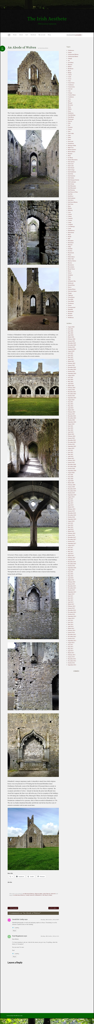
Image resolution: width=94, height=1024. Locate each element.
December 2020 (72, 464)
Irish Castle (71, 165)
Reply (14, 930)
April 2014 (70, 626)
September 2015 (72, 592)
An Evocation (53, 908)
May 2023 (70, 406)
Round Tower (71, 269)
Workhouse (71, 317)
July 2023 (70, 402)
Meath (69, 236)
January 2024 (71, 389)
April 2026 (70, 335)
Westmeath (70, 311)
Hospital (70, 153)
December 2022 (72, 416)
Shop (49, 35)
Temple (70, 293)
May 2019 (70, 503)
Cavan (69, 78)
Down (69, 107)
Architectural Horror (73, 56)
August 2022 (71, 424)
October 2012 (71, 663)
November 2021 (72, 442)
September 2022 (72, 422)
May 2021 (70, 454)
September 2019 (72, 495)
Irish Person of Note (73, 192)
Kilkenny (70, 210)
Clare (69, 81)
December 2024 (72, 367)
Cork (69, 91)
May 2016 (70, 576)
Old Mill (70, 248)
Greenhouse (71, 143)
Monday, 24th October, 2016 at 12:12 (50, 936)
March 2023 (71, 410)
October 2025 (71, 347)
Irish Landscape (72, 182)
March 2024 (71, 385)
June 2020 (70, 476)
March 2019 (71, 507)
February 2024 (71, 387)
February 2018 (71, 533)
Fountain (70, 127)
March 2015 (71, 604)
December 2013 (72, 634)
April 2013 (70, 650)
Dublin (70, 109)
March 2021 (71, 458)
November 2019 (72, 491)
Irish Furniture (71, 176)
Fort (69, 125)
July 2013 (70, 644)
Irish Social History (73, 202)
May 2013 (70, 648)
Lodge (69, 222)
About (21, 35)
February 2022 (71, 436)
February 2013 (71, 654)
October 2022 (71, 420)
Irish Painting (71, 190)
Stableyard (70, 283)
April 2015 (70, 602)
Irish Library (71, 184)
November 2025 (72, 345)
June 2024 (70, 379)
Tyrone (70, 305)
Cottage (70, 93)
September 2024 (72, 373)
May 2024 (70, 381)
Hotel (69, 155)
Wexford (70, 313)
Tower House (71, 297)
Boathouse (70, 68)
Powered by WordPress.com (14, 1015)
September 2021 (72, 446)
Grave (69, 139)
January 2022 (71, 438)
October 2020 (71, 468)
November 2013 (72, 636)
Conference (71, 85)
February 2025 (71, 363)
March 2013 (71, 652)
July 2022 (70, 426)
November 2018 (72, 515)
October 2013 (71, 638)
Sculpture (70, 275)
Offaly (69, 246)
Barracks (70, 64)
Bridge (69, 72)
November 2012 (72, 661)
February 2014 (71, 630)
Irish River (70, 196)
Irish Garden (71, 178)
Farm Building (71, 115)
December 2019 (72, 489)
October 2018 (71, 517)
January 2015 (71, 608)
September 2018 (72, 519)
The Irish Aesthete (47, 19)
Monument (71, 242)
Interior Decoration (72, 159)
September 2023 (72, 397)
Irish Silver (70, 200)
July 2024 (70, 377)
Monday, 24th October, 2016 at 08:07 (50, 919)
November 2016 (72, 563)
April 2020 (70, 480)
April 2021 (70, 456)
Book (69, 70)
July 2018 (70, 523)
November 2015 (72, 588)
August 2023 (71, 400)
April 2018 (70, 529)
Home (15, 35)
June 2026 (70, 331)
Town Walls (71, 301)
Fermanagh (71, 119)
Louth (69, 228)
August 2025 (71, 351)
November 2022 (72, 418)
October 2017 (71, 541)
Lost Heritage (71, 226)
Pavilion (70, 250)
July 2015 (70, 596)
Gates (69, 135)
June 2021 (70, 452)
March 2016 (71, 580)
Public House (71, 257)
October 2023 (71, 395)
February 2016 (71, 582)
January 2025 (71, 365)
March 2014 (71, 628)
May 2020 (70, 478)
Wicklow (70, 315)
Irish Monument (72, 188)
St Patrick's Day (72, 281)
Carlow (70, 74)
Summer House (71, 289)
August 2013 (71, 642)
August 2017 (71, 545)
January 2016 (71, 584)
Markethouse (71, 230)
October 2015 (71, 590)
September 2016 (72, 567)
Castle (69, 76)
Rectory (70, 263)
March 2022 (71, 434)
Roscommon (71, 267)
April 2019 (70, 505)
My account (42, 35)
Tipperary (70, 295)
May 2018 (70, 527)
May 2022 (70, 430)
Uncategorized (71, 307)
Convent (70, 89)
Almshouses (71, 50)
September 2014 (72, 616)
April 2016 (70, 578)
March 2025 (71, 361)
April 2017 (70, 553)
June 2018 (70, 525)
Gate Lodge (71, 133)
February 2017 (71, 557)
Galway (70, 129)
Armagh (70, 58)
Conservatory (71, 87)
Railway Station (72, 261)
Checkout (33, 35)
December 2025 (72, 343)
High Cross (71, 147)
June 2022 (70, 428)
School (70, 273)
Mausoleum (71, 232)
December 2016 (72, 561)
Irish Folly (70, 174)
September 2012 (72, 665)
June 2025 (70, 355)
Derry (69, 101)
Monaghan (70, 240)
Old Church (45, 895)
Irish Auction (71, 161)
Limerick (53, 893)
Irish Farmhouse (72, 172)
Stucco (69, 287)
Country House (72, 95)
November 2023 (72, 393)
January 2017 (71, 559)
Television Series (72, 291)
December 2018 (72, 513)
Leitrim (70, 214)
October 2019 (71, 493)
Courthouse (71, 97)
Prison (69, 255)
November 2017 (72, 539)
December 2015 (72, 586)
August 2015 (71, 594)
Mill (69, 238)
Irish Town (70, 204)
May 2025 (70, 357)
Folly (69, 123)
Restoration (71, 265)
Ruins (50, 895)
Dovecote (70, 105)
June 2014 (70, 622)
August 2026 (71, 327)
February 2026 (71, 339)
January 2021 (71, 462)
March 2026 (71, 337)
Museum (70, 244)
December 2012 (72, 659)
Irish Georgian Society (73, 180)
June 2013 (70, 646)
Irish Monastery (72, 186)
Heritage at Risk (72, 145)
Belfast (70, 66)
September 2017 (72, 543)
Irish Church (46, 893)
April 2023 (70, 408)
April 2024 (70, 383)
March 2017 (71, 555)
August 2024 (71, 375)
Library (70, 216)
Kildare (70, 208)
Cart (26, 35)
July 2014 (70, 620)
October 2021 (71, 444)
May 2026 (70, 333)
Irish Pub (70, 194)
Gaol (69, 131)
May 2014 (70, 624)
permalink (78, 35)
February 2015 (71, 606)
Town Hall (70, 299)
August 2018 (71, 521)
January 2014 (71, 632)
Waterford (70, 309)
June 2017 (70, 549)
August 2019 (71, 497)
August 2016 (71, 570)
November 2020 (72, 466)
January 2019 (71, 511)
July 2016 (70, 572)
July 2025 (70, 353)
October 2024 (71, 371)
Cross (69, 99)
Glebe (69, 137)
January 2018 (71, 535)
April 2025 (70, 359)
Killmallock (38, 895)
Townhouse (71, 303)
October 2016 (71, 565)
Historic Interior (72, 149)
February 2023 (71, 412)
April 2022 (70, 432)
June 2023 (70, 404)
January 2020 (71, 487)
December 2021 (72, 440)
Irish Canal (70, 163)
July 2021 (70, 450)
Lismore (70, 220)
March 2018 (71, 531)
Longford (70, 224)
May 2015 (70, 600)
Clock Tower (71, 83)
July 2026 (70, 329)
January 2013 (71, 657)
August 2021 (71, 448)
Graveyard (70, 141)
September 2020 (72, 470)
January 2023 (71, 414)
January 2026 (71, 341)
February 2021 (71, 460)
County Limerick (30, 895)
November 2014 (72, 612)
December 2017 (72, 537)
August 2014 (71, 618)
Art (69, 60)
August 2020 (71, 472)
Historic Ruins (38, 893)
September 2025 (72, 349)
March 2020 (71, 482)
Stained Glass (71, 285)
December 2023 (72, 391)
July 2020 (70, 474)
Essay (69, 111)
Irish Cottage (71, 170)
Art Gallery (71, 62)
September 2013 (72, 640)
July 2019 (70, 499)
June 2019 (70, 501)
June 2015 (70, 598)
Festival (70, 121)
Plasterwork (71, 253)
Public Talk (71, 259)
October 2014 (71, 614)
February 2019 (71, 509)
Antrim (70, 52)
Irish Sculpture (71, 198)
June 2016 (70, 574)
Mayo (69, 234)
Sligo (69, 279)
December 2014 (72, 610)
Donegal (70, 103)
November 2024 (72, 369)
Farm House (71, 117)
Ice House (70, 157)
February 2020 (71, 485)
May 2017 (70, 551)
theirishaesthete (43, 48)
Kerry (69, 206)
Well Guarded (12, 908)
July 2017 (70, 547)
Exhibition (70, 113)
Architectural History (28, 893)
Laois (69, 212)
